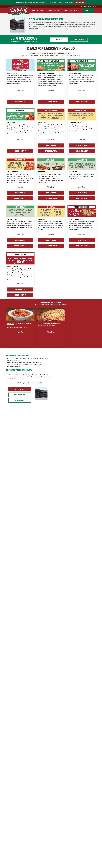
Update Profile (79, 40)
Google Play (26, 375)
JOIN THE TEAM (67, 10)
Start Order (19, 389)
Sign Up (59, 39)
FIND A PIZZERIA (54, 10)
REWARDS (77, 10)
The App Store (18, 375)
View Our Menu (19, 395)
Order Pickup (20, 102)
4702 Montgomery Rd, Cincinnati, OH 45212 (29, 383)
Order (87, 10)
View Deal (20, 90)
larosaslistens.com (42, 377)
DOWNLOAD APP (80, 2)
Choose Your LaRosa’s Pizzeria (89, 6)
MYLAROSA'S (19, 400)
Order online (9, 373)
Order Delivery (51, 102)
